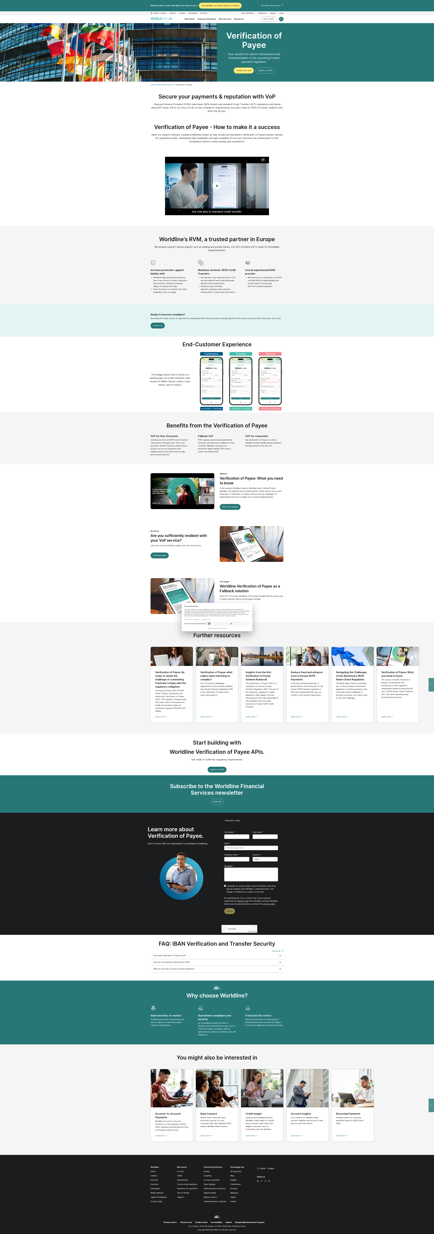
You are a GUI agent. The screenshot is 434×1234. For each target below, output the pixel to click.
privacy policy (269, 904)
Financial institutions (206, 19)
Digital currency (210, 1197)
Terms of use (186, 1222)
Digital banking (210, 1193)
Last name (258, 832)
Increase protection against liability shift (167, 272)
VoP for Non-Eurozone (164, 436)
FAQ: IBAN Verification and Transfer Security (217, 943)
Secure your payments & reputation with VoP (217, 96)
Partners (173, 13)
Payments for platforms (187, 1189)
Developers (192, 13)
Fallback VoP (205, 436)
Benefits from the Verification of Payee (217, 425)
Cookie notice (201, 1222)
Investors (203, 13)
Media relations (157, 1193)
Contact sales (156, 1201)
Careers (182, 13)
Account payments (212, 1180)
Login (281, 13)
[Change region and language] (275, 1169)
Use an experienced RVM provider (260, 272)
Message (228, 866)
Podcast (233, 1189)
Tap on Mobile (183, 1193)
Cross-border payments (187, 1184)
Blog (232, 1176)
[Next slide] (431, 685)
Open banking (209, 1184)
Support (273, 13)
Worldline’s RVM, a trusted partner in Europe (217, 239)
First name (229, 832)
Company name (231, 855)
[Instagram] (269, 1181)
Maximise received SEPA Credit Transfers (217, 272)
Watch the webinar (229, 508)
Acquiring (207, 1176)
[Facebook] (261, 1181)
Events (233, 1201)
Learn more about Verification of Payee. (176, 832)
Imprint (229, 1222)
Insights (233, 1180)
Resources (239, 19)
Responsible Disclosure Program (249, 1222)
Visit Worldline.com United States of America (220, 6)
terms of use (243, 901)
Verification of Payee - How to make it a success (217, 127)
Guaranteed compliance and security (214, 1017)
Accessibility (216, 1222)
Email (227, 843)
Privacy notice (170, 1222)
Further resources (217, 635)
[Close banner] (282, 5)
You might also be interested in (217, 1057)
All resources (235, 1171)
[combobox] (265, 859)
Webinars (234, 1193)
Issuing (206, 1171)
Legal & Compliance (159, 1197)
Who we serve (225, 19)
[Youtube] (265, 1181)
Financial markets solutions (215, 1201)
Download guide (158, 556)
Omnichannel (182, 1180)
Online (179, 1176)
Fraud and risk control (258, 1015)
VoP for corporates (256, 436)
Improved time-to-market (166, 1015)
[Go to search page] (281, 19)
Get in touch (268, 19)
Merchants (190, 19)
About (153, 1171)
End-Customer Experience (217, 344)
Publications (235, 1184)
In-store (180, 1171)
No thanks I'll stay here (271, 6)
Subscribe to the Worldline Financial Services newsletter (217, 789)
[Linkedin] (258, 1181)
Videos (233, 1197)
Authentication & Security (215, 1189)
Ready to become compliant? (168, 314)
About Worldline (248, 13)
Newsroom (263, 13)
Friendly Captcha (252, 931)
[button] (217, 185)
